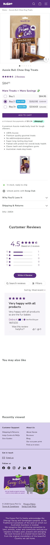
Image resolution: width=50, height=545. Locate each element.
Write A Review (25, 275)
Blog (28, 438)
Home (4, 10)
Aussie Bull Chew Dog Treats (21, 10)
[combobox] (34, 290)
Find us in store (32, 445)
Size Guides (7, 438)
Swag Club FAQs (29, 506)
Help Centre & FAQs (11, 435)
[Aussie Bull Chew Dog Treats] (19, 388)
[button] (25, 96)
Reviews (30, 435)
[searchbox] (17, 283)
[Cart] (40, 4)
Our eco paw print (34, 441)
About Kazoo (31, 432)
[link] (13, 77)
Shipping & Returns (10, 432)
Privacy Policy (29, 504)
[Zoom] (46, 59)
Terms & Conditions (10, 506)
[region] (23, 252)
